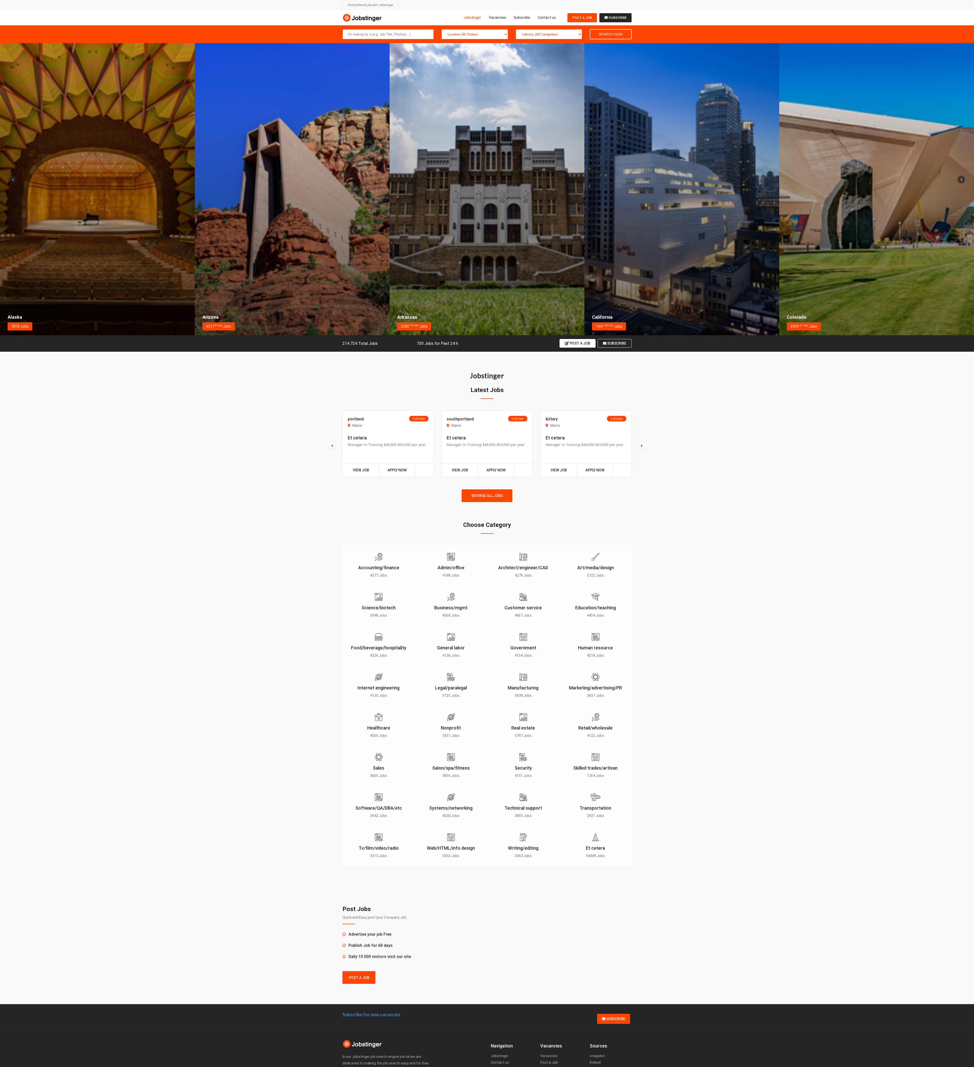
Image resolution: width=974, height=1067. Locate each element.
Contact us (547, 17)
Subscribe (522, 17)
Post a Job (582, 18)
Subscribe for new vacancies (371, 1014)
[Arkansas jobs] (97, 189)
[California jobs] (292, 189)
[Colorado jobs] (487, 189)
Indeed (595, 1062)
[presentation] (12, 179)
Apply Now (397, 470)
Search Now (611, 34)
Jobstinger (472, 17)
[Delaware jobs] (876, 189)
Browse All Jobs (487, 496)
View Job (361, 470)
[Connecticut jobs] (681, 189)
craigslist (597, 1056)
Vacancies (497, 17)
